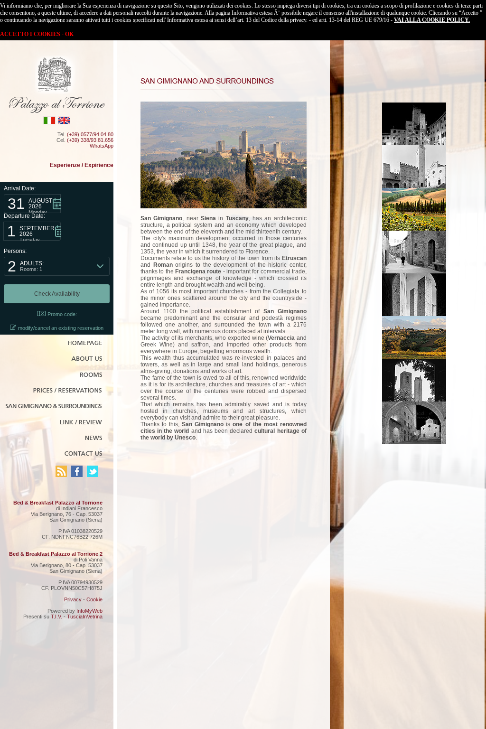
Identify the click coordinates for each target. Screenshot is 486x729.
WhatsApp (101, 146)
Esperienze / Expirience (81, 165)
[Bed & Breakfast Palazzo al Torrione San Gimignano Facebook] (77, 475)
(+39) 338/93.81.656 (90, 140)
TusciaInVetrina (85, 616)
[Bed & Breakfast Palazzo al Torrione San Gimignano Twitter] (92, 475)
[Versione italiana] (49, 122)
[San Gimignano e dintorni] (414, 143)
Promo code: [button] (62, 314)
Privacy (73, 599)
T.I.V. (56, 616)
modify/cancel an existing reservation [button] (60, 328)
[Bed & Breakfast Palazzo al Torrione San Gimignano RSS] (61, 475)
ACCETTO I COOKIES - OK (37, 34)
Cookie (94, 599)
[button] (32, 203)
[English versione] (64, 122)
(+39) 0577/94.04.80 (90, 134)
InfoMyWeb (89, 611)
